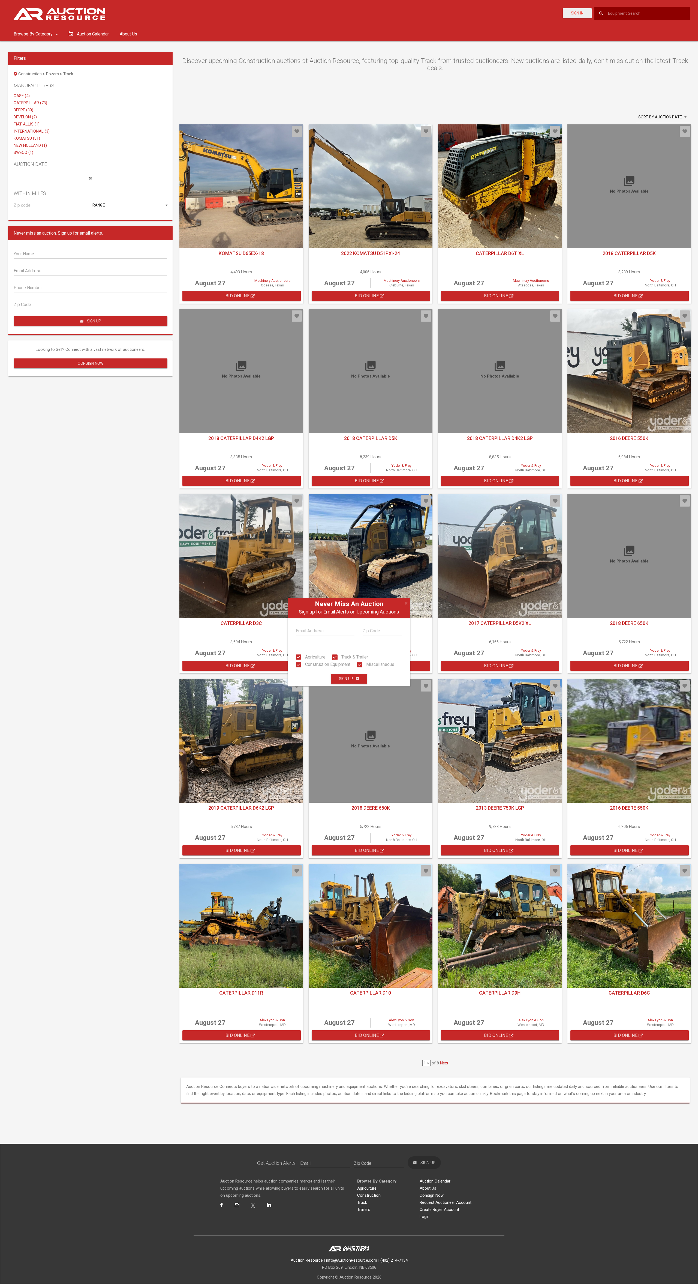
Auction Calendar (435, 1181)
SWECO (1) (23, 152)
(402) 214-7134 (394, 1260)
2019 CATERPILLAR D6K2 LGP (241, 808)
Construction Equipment (327, 664)
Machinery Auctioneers (272, 281)
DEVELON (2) (25, 117)
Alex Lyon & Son (272, 1020)
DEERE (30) (23, 109)
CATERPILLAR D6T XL (500, 253)
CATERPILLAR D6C (629, 993)
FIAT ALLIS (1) (27, 124)
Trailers (363, 1209)
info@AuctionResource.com (351, 1260)
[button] (130, 205)
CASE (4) (22, 95)
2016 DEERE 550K (629, 438)
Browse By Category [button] (34, 34)
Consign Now (90, 363)
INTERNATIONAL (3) (32, 131)
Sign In (577, 13)
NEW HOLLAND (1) (30, 145)
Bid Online (238, 295)
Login (424, 1216)
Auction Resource (307, 1260)
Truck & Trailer (354, 657)
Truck (362, 1202)
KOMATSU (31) (27, 138)
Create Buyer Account (439, 1209)
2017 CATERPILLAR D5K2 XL (499, 623)
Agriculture (315, 657)
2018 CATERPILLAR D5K (629, 253)
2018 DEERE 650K (629, 623)
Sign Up (346, 679)
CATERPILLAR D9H (500, 993)
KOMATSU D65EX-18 (241, 253)
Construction (369, 1195)
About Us (128, 34)
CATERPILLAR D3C (241, 623)
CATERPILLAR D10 (370, 993)
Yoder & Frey (660, 281)
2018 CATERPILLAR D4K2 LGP (241, 438)
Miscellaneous (379, 664)
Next (444, 1063)
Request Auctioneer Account (445, 1202)
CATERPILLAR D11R (241, 993)
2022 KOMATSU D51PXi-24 (370, 253)
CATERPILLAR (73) (30, 102)
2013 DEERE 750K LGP (500, 808)
